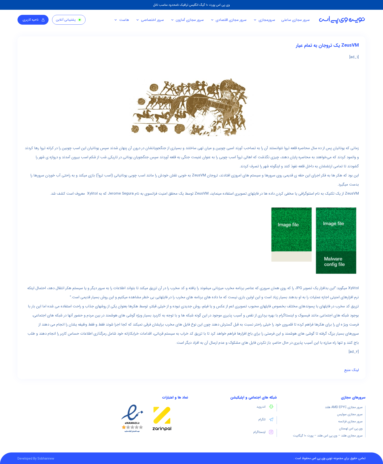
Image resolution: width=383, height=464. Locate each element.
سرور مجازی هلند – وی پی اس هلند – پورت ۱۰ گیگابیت (328, 435)
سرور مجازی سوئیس (350, 414)
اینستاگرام (259, 432)
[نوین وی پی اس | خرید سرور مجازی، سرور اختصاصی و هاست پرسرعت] (341, 19)
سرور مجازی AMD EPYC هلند (344, 407)
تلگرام (262, 419)
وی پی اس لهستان (351, 428)
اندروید (261, 406)
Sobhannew (45, 458)
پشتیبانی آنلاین (66, 19)
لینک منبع (351, 370)
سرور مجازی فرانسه (350, 421)
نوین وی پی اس (322, 458)
